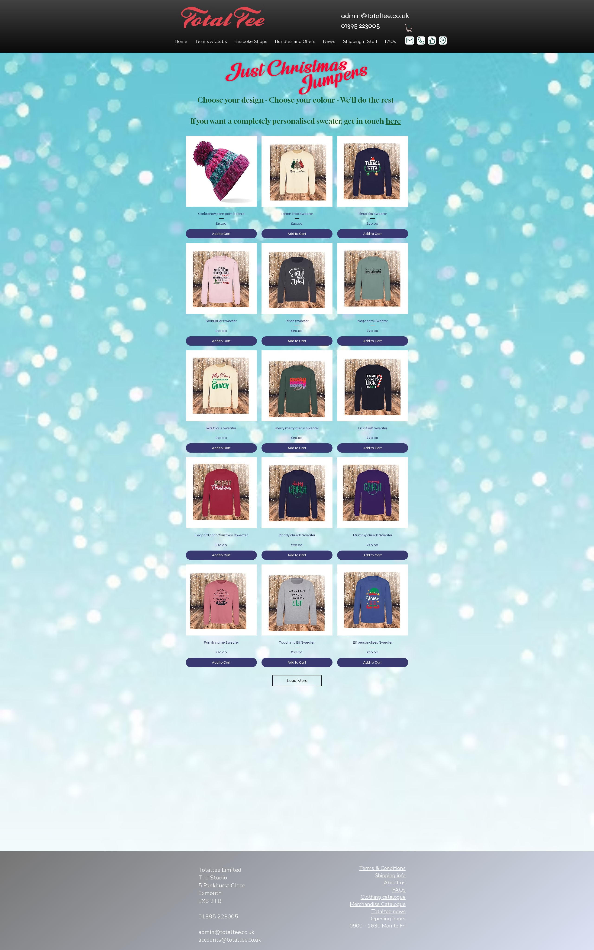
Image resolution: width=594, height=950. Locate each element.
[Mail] (409, 40)
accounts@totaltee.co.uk (229, 940)
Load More (297, 680)
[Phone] (421, 40)
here (393, 121)
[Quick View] (221, 171)
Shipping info (390, 875)
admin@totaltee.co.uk (375, 16)
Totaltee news (388, 911)
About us (395, 882)
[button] (211, 41)
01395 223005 (218, 917)
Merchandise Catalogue (378, 904)
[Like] (432, 40)
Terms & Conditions (382, 868)
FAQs (399, 889)
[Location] (443, 40)
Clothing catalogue (383, 897)
